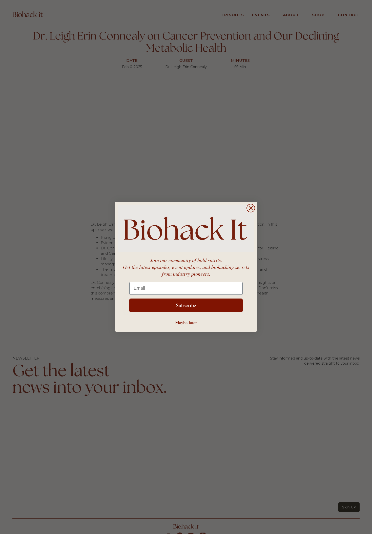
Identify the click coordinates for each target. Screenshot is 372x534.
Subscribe (186, 305)
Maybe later (186, 322)
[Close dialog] (251, 208)
